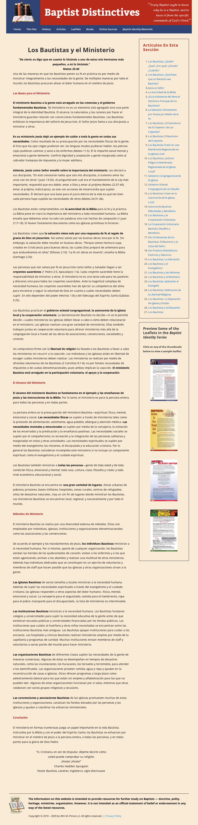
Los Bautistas (155, 312)
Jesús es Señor (156, 88)
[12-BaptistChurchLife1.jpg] (164, 530)
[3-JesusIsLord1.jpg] (164, 380)
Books (90, 29)
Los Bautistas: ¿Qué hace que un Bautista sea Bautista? (162, 79)
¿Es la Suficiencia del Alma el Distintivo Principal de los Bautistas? (164, 101)
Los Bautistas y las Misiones (164, 272)
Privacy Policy (113, 816)
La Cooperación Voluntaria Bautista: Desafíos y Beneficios (163, 228)
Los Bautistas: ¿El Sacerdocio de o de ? (164, 127)
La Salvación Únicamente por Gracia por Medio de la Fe (163, 114)
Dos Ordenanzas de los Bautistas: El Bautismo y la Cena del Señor (163, 242)
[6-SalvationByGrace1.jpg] (164, 430)
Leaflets (76, 29)
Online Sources (108, 29)
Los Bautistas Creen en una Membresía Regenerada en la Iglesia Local (163, 149)
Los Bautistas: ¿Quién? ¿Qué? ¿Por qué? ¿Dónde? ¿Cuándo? (163, 66)
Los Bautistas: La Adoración (164, 259)
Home (17, 29)
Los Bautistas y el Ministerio (164, 277)
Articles (61, 29)
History (46, 29)
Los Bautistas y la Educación (164, 307)
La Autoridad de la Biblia (162, 92)
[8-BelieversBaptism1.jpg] (164, 480)
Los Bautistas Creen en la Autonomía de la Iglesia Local (162, 198)
